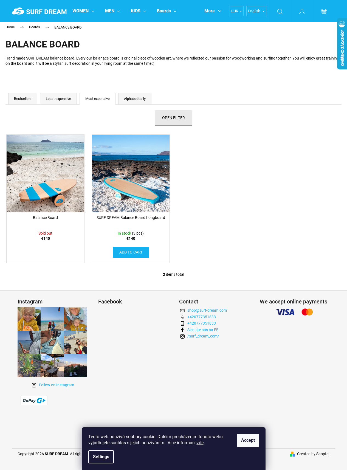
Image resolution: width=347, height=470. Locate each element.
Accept (248, 440)
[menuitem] (83, 11)
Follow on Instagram (56, 385)
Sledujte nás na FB (203, 330)
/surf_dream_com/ (203, 336)
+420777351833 (201, 317)
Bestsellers (23, 99)
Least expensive (58, 99)
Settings (101, 456)
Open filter (173, 118)
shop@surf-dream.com (207, 310)
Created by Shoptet (313, 454)
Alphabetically (135, 99)
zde (200, 442)
